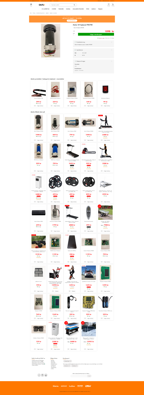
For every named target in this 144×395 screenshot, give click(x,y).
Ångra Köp (53, 361)
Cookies (52, 368)
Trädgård (61, 9)
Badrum (94, 9)
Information (99, 0)
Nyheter (54, 9)
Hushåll (68, 9)
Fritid (87, 9)
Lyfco (76, 66)
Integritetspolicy (53, 367)
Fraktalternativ (53, 365)
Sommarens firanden (78, 9)
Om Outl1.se (53, 366)
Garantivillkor (53, 362)
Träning (100, 9)
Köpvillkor (52, 360)
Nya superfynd (45, 9)
